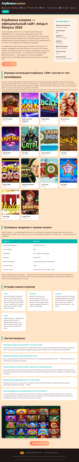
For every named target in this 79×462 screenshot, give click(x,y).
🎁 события (15, 8)
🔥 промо (73, 8)
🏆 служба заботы (33, 8)
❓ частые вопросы (52, 8)
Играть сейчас (9, 64)
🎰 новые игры (6, 8)
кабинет (5, 11)
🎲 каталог (23, 8)
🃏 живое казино (64, 8)
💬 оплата (42, 8)
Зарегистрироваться (39, 443)
